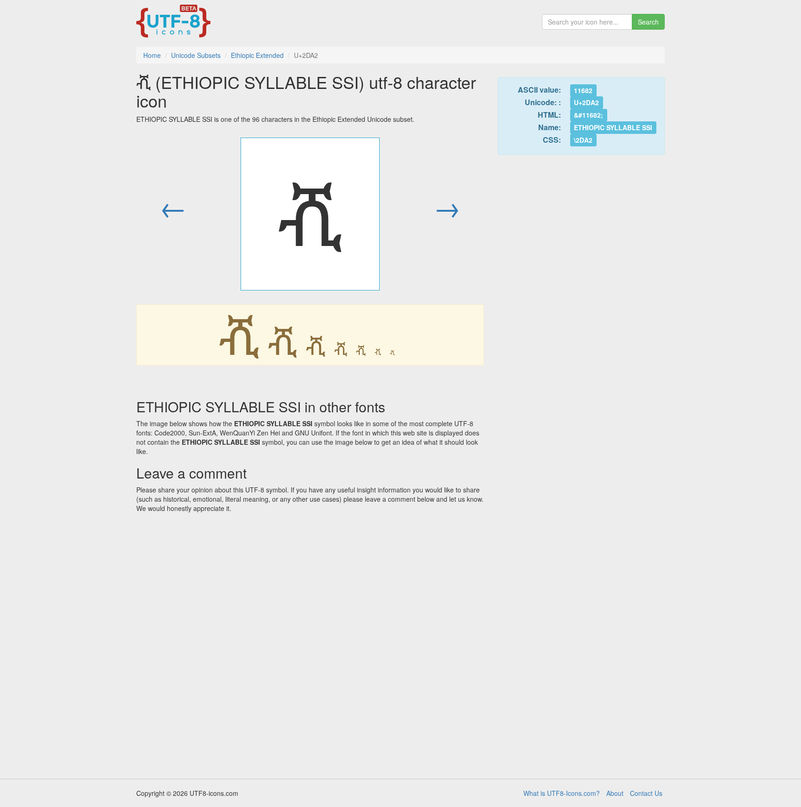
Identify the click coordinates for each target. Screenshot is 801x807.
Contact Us (646, 793)
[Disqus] (310, 642)
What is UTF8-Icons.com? (561, 793)
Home (152, 55)
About (614, 793)
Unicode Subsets (196, 55)
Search (648, 21)
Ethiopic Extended (257, 55)
